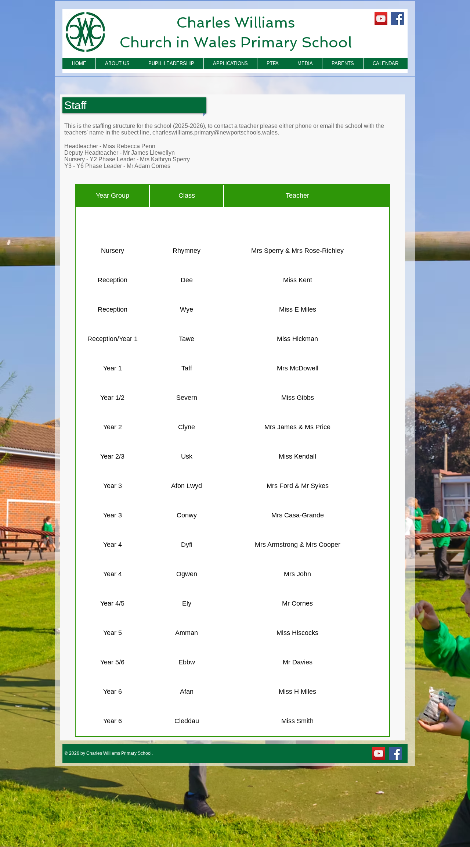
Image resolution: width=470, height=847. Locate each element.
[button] (117, 63)
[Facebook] (397, 18)
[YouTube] (381, 18)
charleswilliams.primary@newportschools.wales (215, 132)
